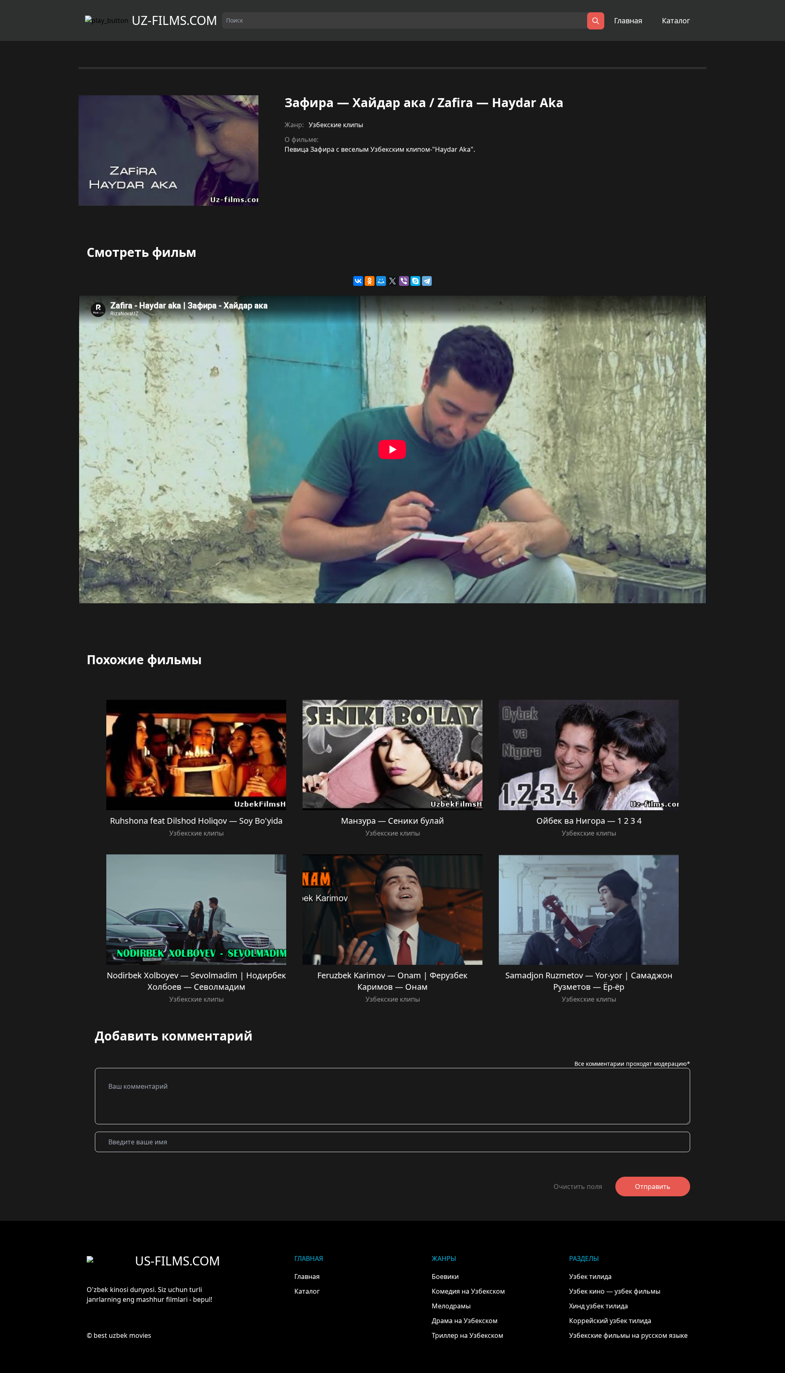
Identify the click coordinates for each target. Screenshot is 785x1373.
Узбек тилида (590, 1276)
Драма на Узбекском (465, 1320)
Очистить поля (578, 1186)
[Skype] (415, 281)
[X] (392, 281)
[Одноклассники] (370, 281)
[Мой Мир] (381, 281)
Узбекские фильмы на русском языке (628, 1335)
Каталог (676, 20)
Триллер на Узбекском (467, 1335)
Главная (628, 20)
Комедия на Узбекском (468, 1291)
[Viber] (404, 281)
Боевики (445, 1276)
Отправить (653, 1186)
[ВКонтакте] (358, 281)
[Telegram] (427, 281)
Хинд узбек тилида (598, 1305)
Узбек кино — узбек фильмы (614, 1291)
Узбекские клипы (336, 124)
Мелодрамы (451, 1305)
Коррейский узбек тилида (610, 1320)
